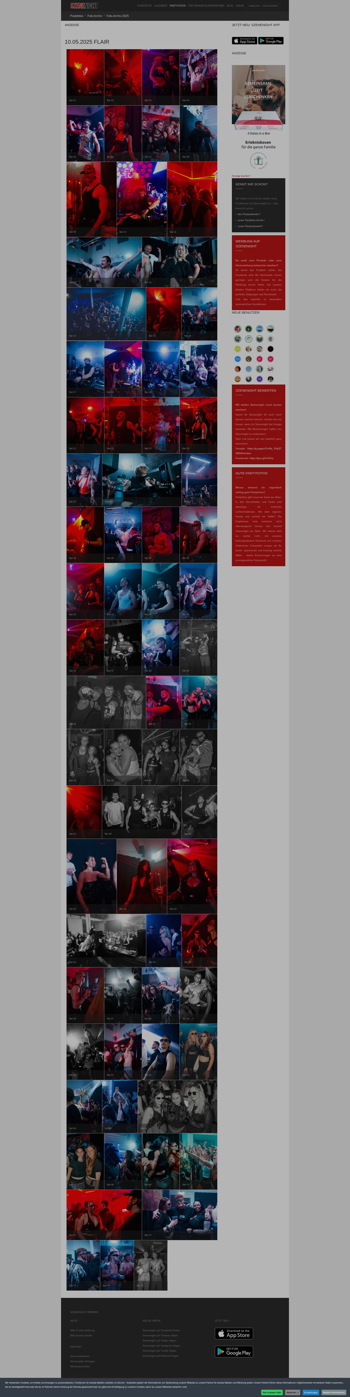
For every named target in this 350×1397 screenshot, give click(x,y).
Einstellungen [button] (311, 1392)
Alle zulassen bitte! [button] (272, 1392)
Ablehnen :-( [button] (293, 1392)
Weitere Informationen (334, 1392)
